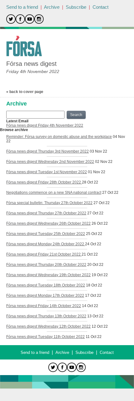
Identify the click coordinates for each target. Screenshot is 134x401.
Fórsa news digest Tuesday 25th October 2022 (45, 234)
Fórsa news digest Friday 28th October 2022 (44, 182)
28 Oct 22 (90, 182)
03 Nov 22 (98, 151)
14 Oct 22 (90, 306)
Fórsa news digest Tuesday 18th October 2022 (45, 285)
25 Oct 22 (94, 234)
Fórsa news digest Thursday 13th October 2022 (46, 316)
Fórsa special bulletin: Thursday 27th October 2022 (49, 203)
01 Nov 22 (96, 172)
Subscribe (76, 7)
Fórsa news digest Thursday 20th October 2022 (46, 264)
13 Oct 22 (95, 316)
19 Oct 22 (100, 275)
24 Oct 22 (93, 244)
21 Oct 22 (90, 254)
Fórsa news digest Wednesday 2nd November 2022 (50, 161)
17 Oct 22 (93, 295)
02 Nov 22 (103, 161)
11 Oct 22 (94, 337)
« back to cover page (24, 92)
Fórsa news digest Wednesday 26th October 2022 (48, 223)
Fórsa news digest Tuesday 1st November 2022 (46, 172)
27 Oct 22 (110, 192)
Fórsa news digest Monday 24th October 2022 (45, 244)
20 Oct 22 (95, 264)
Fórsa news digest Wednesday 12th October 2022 (48, 326)
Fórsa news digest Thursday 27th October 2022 (46, 213)
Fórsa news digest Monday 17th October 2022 (45, 295)
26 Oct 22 (100, 223)
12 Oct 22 (100, 326)
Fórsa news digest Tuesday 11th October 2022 (45, 337)
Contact (100, 7)
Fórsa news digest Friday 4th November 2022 (44, 125)
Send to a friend (22, 7)
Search (76, 115)
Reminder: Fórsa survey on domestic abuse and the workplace (59, 136)
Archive (52, 7)
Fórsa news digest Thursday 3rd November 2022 (47, 151)
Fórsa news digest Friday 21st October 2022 (44, 254)
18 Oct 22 (94, 285)
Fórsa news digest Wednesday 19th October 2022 (48, 275)
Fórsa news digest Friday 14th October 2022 (43, 306)
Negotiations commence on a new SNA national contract (53, 192)
